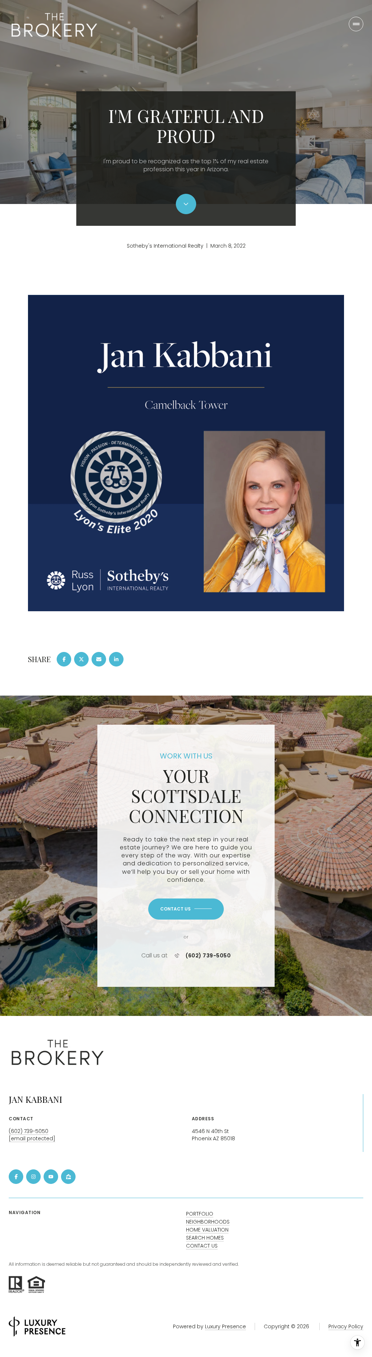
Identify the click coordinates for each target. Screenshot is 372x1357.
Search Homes (205, 1237)
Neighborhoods (208, 1221)
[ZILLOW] (68, 1176)
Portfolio (199, 1213)
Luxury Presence (225, 1326)
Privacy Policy (345, 1326)
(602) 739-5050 (208, 955)
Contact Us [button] (202, 1245)
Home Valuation (207, 1229)
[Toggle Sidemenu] (356, 24)
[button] (186, 909)
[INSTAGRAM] (33, 1176)
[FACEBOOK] (16, 1176)
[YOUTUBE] (51, 1176)
